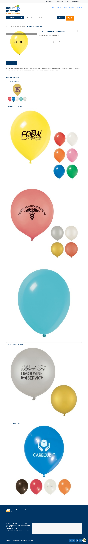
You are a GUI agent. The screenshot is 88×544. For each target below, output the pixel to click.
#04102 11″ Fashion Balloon (13, 265)
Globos (23, 26)
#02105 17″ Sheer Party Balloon (81, 31)
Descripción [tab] (11, 62)
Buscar (60, 17)
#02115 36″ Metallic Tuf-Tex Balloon (15, 186)
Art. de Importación (15, 26)
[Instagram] (77, 540)
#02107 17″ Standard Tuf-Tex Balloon (15, 106)
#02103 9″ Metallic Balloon (78, 31)
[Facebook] (53, 42)
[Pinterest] (57, 42)
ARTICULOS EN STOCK (70, 18)
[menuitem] (53, 7)
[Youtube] (80, 540)
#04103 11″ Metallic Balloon (13, 81)
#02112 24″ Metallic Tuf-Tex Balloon (15, 344)
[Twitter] (55, 42)
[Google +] (59, 42)
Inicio (7, 26)
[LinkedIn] (61, 42)
